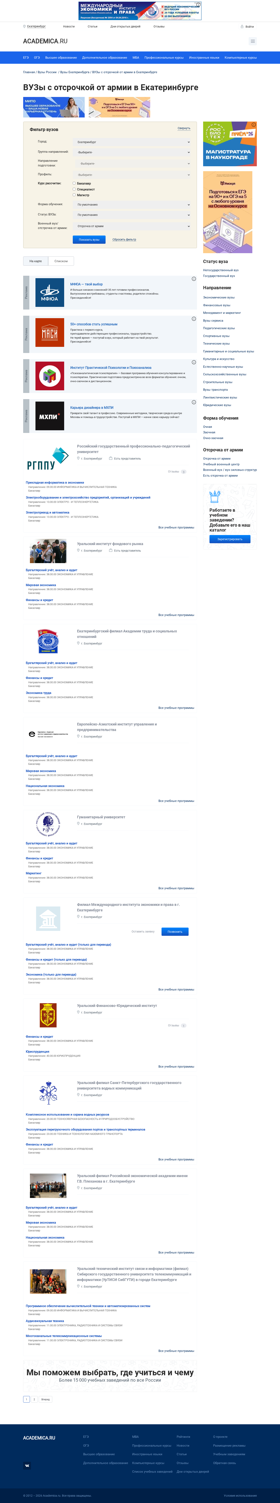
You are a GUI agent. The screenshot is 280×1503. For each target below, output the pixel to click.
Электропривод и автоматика (47, 512)
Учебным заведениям (229, 1454)
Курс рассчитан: (49, 183)
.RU (45, 41)
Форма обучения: (50, 204)
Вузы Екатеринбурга (74, 72)
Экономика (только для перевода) (51, 974)
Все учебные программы (176, 527)
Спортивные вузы (216, 336)
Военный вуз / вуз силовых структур (230, 470)
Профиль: (45, 174)
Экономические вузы (219, 297)
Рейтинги (183, 1437)
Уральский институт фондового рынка (110, 544)
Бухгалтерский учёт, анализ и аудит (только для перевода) (68, 944)
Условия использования (240, 1495)
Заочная (209, 432)
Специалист (86, 189)
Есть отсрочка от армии (220, 475)
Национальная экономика (45, 786)
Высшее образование (61, 57)
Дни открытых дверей (125, 26)
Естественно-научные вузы (223, 367)
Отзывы (159, 26)
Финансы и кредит (39, 600)
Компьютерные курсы (241, 57)
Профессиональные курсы (164, 57)
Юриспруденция (37, 1051)
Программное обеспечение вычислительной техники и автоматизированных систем (88, 1306)
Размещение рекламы (229, 1445)
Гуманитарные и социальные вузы (228, 351)
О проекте (220, 1437)
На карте (36, 261)
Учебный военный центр (221, 464)
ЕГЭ (26, 57)
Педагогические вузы (219, 328)
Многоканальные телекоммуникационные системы (64, 1336)
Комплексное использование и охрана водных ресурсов (67, 1114)
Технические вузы (216, 343)
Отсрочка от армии (217, 458)
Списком (61, 261)
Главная (29, 72)
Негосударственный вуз (221, 270)
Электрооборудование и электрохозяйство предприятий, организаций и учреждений (88, 497)
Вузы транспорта (215, 390)
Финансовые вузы (216, 305)
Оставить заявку (143, 931)
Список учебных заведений (152, 1471)
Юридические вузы (217, 405)
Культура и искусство (218, 359)
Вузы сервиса (213, 320)
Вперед (45, 1399)
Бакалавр (84, 183)
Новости (69, 26)
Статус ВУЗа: (47, 214)
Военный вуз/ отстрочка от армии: (52, 226)
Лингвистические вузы (220, 397)
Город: (42, 141)
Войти (250, 26)
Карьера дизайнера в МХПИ (91, 408)
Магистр (83, 195)
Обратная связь (224, 1463)
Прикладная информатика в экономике (55, 482)
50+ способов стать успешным (93, 324)
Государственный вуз (219, 276)
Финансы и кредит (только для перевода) (56, 959)
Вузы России (47, 72)
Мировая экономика (41, 585)
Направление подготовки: (48, 163)
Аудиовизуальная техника (45, 1321)
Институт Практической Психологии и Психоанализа (110, 368)
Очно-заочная (213, 438)
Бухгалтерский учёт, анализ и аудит (51, 570)
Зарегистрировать (229, 539)
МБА (136, 57)
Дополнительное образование (104, 57)
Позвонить (175, 931)
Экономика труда (38, 693)
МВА (135, 1437)
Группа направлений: (53, 152)
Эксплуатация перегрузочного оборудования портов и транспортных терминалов (85, 1129)
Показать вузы (89, 239)
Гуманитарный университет (101, 817)
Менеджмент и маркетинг (222, 313)
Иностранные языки (204, 57)
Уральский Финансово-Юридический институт (117, 1005)
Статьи (92, 26)
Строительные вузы (217, 382)
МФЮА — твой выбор (86, 284)
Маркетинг (33, 873)
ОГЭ (37, 57)
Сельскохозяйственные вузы (224, 374)
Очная (207, 427)
